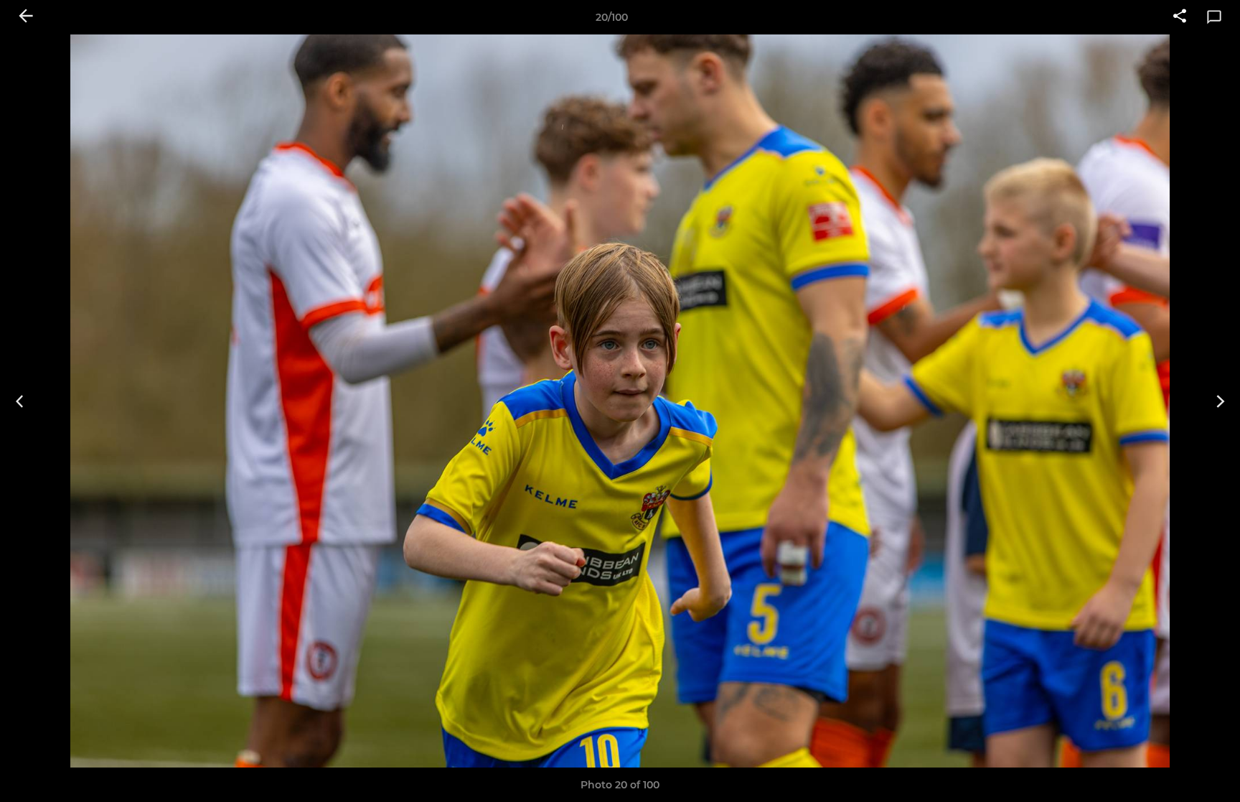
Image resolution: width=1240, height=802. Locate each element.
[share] (1179, 17)
